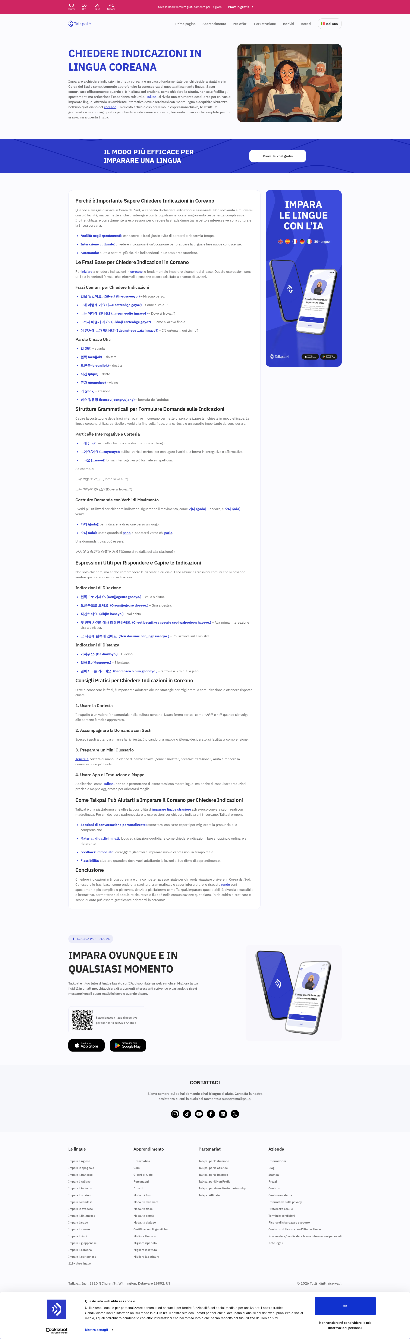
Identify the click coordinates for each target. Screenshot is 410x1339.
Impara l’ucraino (79, 1195)
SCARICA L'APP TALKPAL (93, 939)
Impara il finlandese (81, 1216)
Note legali (275, 1243)
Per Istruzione (265, 24)
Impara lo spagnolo (81, 1168)
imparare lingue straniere (171, 809)
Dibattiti (139, 1188)
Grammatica (141, 1161)
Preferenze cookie (280, 1209)
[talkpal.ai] (80, 23)
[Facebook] (211, 1114)
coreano (110, 107)
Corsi (136, 1168)
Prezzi (272, 1181)
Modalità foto (142, 1195)
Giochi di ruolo (143, 1175)
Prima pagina (185, 24)
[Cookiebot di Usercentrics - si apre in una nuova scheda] (56, 1330)
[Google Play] (128, 1045)
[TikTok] (187, 1114)
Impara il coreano (80, 1250)
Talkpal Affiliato (209, 1195)
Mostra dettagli (96, 1330)
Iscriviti (288, 24)
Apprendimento (214, 24)
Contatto (274, 1188)
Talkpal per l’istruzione (214, 1161)
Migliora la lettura (145, 1250)
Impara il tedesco (80, 1188)
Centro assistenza (280, 1195)
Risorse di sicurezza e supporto (289, 1222)
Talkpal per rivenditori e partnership (222, 1188)
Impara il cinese (79, 1229)
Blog (271, 1168)
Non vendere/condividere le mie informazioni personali (305, 1236)
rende (225, 884)
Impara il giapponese (82, 1243)
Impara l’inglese (79, 1161)
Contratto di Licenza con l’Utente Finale (294, 1229)
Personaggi (141, 1181)
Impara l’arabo (78, 1222)
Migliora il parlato (145, 1243)
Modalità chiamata (145, 1202)
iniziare (86, 271)
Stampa (273, 1175)
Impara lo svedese (80, 1209)
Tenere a (82, 759)
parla (127, 533)
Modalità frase (143, 1209)
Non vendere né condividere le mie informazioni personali (345, 1325)
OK (345, 1306)
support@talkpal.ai (236, 1099)
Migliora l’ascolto (144, 1236)
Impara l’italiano (79, 1181)
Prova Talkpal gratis (278, 156)
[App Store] (86, 1045)
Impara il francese (80, 1175)
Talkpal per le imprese (213, 1175)
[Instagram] (175, 1114)
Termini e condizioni (281, 1216)
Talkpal (152, 97)
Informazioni (277, 1161)
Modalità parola (143, 1216)
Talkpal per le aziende (213, 1168)
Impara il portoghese (82, 1257)
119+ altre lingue (79, 1263)
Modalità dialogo (144, 1222)
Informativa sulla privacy (285, 1202)
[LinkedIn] (223, 1114)
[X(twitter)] (235, 1114)
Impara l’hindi (77, 1236)
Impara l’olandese (80, 1202)
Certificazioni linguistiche (150, 1229)
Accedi (306, 24)
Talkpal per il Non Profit (214, 1181)
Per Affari (240, 24)
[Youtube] (199, 1114)
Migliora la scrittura (146, 1257)
